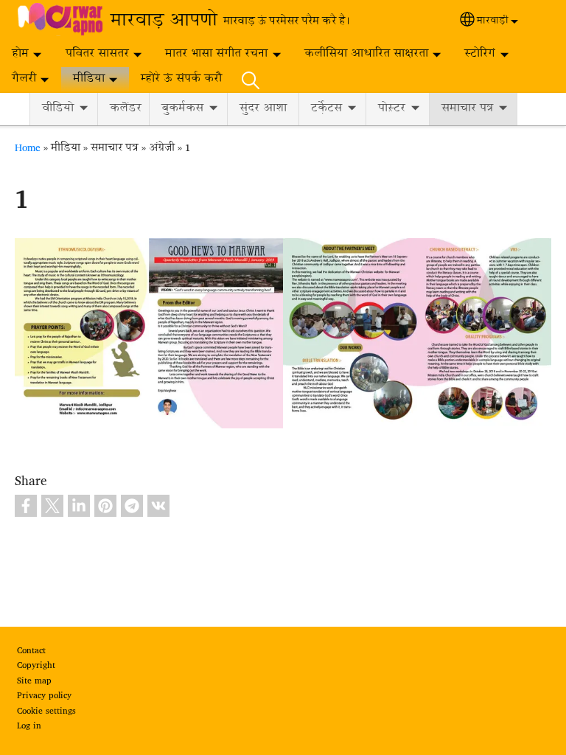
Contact (31, 651)
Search (250, 79)
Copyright (36, 665)
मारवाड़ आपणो (164, 21)
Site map (34, 681)
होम (20, 54)
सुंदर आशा (263, 108)
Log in (29, 726)
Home (28, 148)
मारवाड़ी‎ (493, 21)
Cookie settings (46, 711)
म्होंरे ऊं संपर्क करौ (181, 79)
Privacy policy (44, 696)
